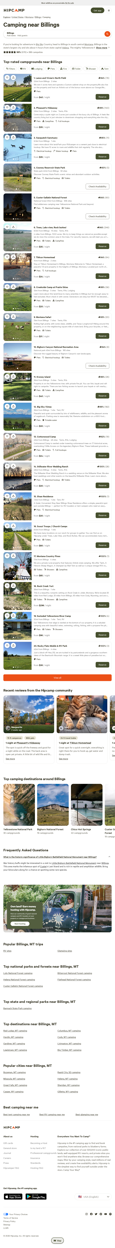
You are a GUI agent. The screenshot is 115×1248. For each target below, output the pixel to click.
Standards (35, 1162)
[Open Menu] (108, 10)
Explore (6, 17)
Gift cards (8, 1143)
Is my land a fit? (38, 1148)
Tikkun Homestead (80, 742)
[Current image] (13, 99)
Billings (38, 17)
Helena (65, 47)
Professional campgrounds (43, 1152)
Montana (29, 17)
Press (6, 1162)
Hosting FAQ (36, 1167)
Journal (7, 1152)
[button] (57, 856)
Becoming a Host (38, 1143)
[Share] (13, 77)
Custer (43, 866)
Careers (7, 1157)
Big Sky (39, 44)
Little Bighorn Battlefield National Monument (74, 862)
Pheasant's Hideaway (28, 742)
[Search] (107, 34)
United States (18, 17)
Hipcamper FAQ (11, 1167)
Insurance (35, 1157)
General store (10, 1148)
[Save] (7, 77)
